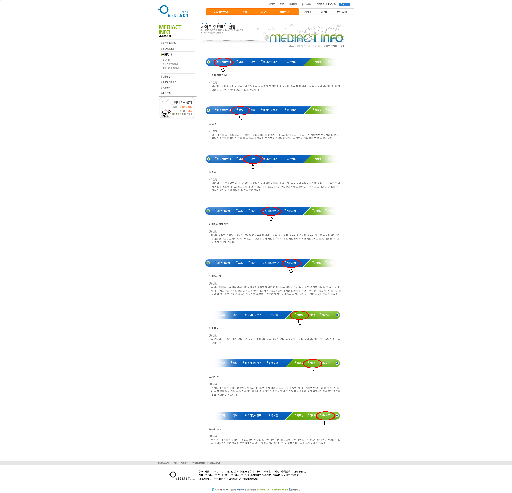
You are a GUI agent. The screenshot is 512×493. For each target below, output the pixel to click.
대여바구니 (307, 4)
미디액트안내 (303, 46)
